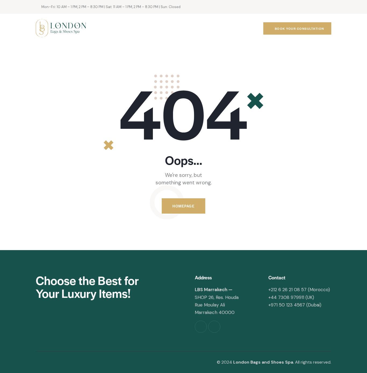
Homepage (183, 206)
